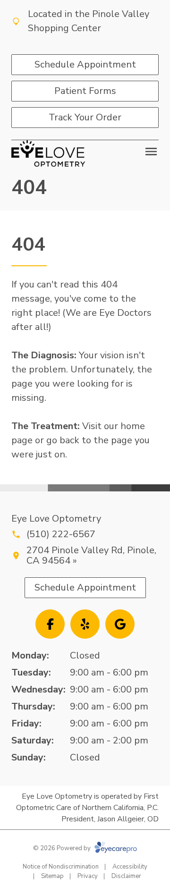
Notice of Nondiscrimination (61, 866)
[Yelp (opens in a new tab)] (85, 624)
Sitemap (52, 876)
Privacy (87, 876)
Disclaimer (126, 876)
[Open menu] (151, 151)
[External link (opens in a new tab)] (120, 624)
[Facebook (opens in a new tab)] (50, 624)
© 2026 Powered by (62, 848)
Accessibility (129, 866)
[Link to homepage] (48, 153)
